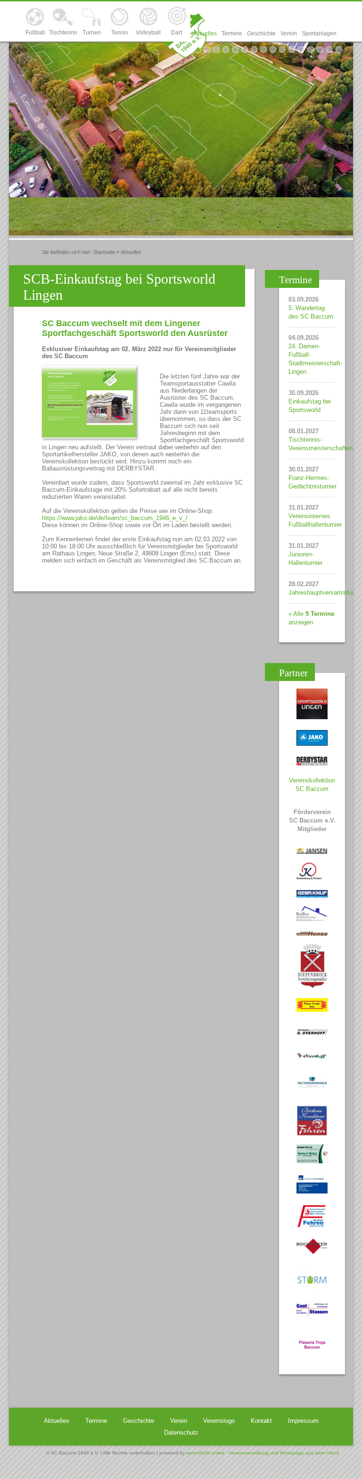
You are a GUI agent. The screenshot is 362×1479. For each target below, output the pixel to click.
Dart (176, 32)
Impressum (303, 1420)
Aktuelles (205, 33)
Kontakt (261, 1420)
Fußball (35, 32)
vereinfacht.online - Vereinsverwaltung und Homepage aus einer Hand (262, 1452)
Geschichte (261, 33)
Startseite (104, 252)
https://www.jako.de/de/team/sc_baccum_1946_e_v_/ (115, 517)
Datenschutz (181, 1432)
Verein (288, 33)
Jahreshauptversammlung (323, 592)
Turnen (91, 32)
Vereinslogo (219, 1420)
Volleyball (148, 32)
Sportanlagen (319, 33)
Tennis (119, 32)
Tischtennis (63, 32)
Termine (232, 33)
